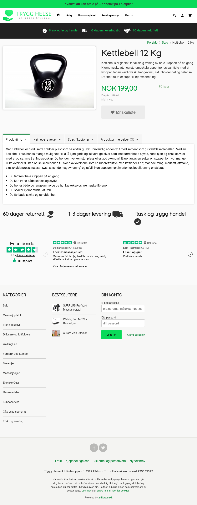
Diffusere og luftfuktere (16, 334)
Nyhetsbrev (137, 461)
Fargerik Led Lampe (15, 354)
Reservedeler (11, 392)
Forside (152, 42)
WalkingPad (10, 344)
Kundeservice (11, 402)
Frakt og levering (13, 421)
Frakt (58, 461)
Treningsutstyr (110, 15)
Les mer (87, 490)
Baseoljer (8, 363)
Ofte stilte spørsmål (14, 411)
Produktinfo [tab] (14, 139)
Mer (127, 15)
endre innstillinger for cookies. (113, 490)
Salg (69, 15)
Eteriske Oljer (11, 382)
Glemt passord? (136, 334)
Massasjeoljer (11, 373)
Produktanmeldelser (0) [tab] (117, 139)
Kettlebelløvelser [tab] (45, 139)
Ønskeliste (125, 112)
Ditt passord (108, 317)
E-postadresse (110, 303)
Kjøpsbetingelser (77, 461)
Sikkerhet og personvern (109, 461)
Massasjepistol (87, 15)
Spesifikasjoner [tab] (78, 139)
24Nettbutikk (105, 497)
